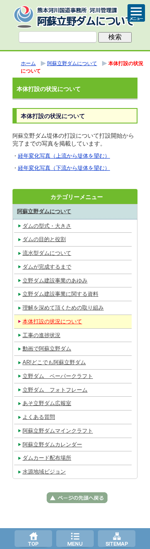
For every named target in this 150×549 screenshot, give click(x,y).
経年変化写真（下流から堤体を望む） (64, 168)
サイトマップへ (117, 538)
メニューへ (75, 538)
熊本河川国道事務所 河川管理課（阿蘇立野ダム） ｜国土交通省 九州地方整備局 (75, 16)
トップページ (33, 538)
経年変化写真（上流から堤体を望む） (64, 156)
